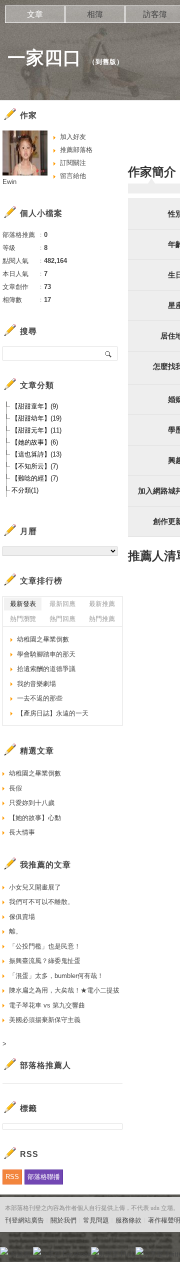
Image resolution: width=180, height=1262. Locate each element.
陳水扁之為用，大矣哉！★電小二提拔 (64, 990)
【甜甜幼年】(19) (37, 418)
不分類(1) (25, 490)
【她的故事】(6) (35, 442)
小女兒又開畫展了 (35, 887)
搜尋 (109, 353)
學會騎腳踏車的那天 (46, 654)
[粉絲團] (4, 1251)
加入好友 (73, 136)
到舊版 (106, 62)
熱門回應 (63, 618)
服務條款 (129, 1220)
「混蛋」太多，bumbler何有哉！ (56, 976)
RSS (12, 1176)
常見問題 (96, 1220)
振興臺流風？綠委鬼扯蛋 (44, 960)
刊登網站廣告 (24, 1220)
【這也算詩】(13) (37, 454)
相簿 (95, 14)
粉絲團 (20, 1254)
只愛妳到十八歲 (31, 802)
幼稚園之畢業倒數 (43, 639)
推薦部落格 (76, 150)
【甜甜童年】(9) (35, 406)
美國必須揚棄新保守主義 (44, 1020)
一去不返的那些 (39, 698)
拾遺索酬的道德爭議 (46, 668)
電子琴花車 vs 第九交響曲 (47, 1005)
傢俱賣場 (22, 916)
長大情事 (22, 832)
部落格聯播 (44, 1176)
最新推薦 (102, 604)
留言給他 (73, 176)
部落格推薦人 (45, 1065)
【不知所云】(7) (35, 466)
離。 (15, 931)
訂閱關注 (73, 162)
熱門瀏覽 (23, 618)
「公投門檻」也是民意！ (44, 946)
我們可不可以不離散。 (41, 902)
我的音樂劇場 (36, 684)
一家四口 (45, 58)
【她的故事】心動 (35, 818)
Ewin (9, 182)
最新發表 (23, 604)
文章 (35, 14)
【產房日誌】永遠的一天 (52, 713)
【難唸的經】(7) (35, 478)
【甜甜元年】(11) (37, 430)
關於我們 (63, 1220)
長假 (15, 788)
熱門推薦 (102, 618)
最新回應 (63, 604)
